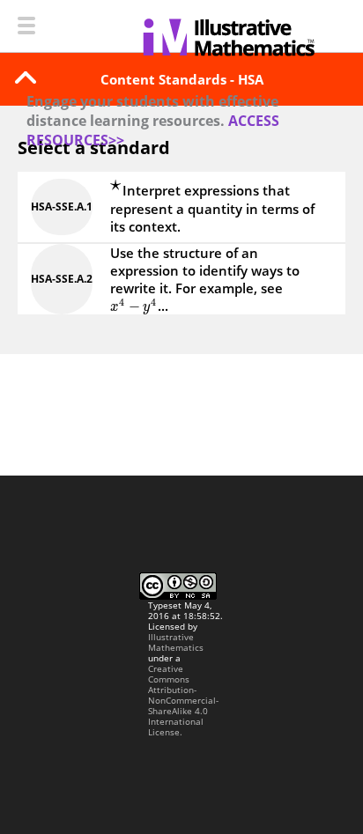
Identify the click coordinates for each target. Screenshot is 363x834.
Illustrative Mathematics (176, 642)
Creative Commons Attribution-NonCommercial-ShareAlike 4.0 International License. (183, 700)
